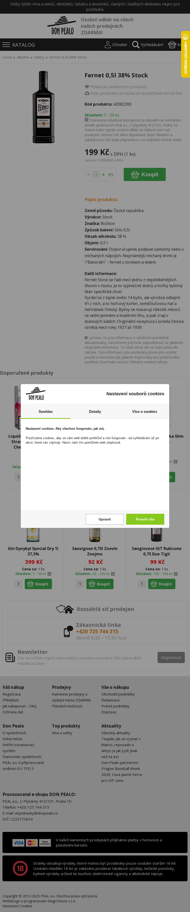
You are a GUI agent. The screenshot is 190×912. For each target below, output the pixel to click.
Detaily (95, 411)
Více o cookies (144, 411)
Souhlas (46, 411)
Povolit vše (145, 519)
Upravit (105, 519)
